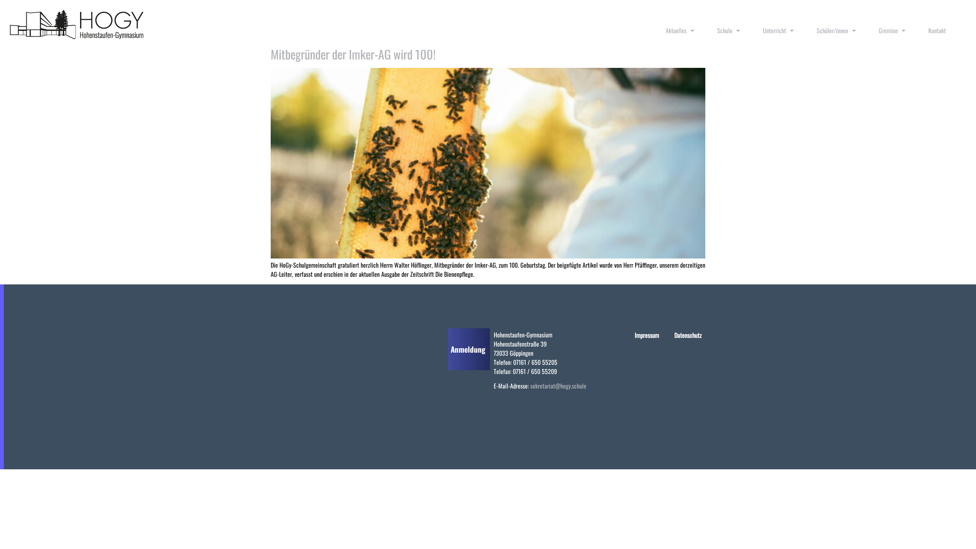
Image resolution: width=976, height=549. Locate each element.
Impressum (647, 335)
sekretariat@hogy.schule (558, 385)
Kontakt (937, 30)
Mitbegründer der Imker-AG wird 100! (353, 54)
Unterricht (774, 30)
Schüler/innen (832, 30)
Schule (724, 30)
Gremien (888, 30)
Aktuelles (676, 30)
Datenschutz (688, 335)
